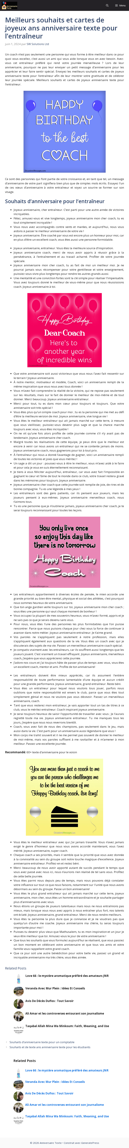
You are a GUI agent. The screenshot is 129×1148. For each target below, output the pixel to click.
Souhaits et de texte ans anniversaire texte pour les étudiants (50, 1047)
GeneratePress (90, 1142)
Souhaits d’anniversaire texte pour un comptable (42, 1042)
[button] (107, 5)
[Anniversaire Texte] (9, 5)
